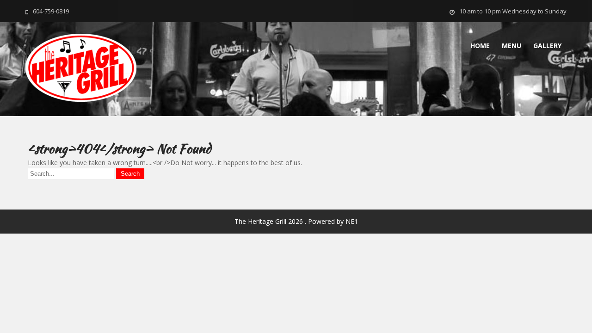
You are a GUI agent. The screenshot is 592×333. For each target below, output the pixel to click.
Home (480, 45)
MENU (511, 45)
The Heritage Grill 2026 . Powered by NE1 (296, 221)
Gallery (547, 45)
